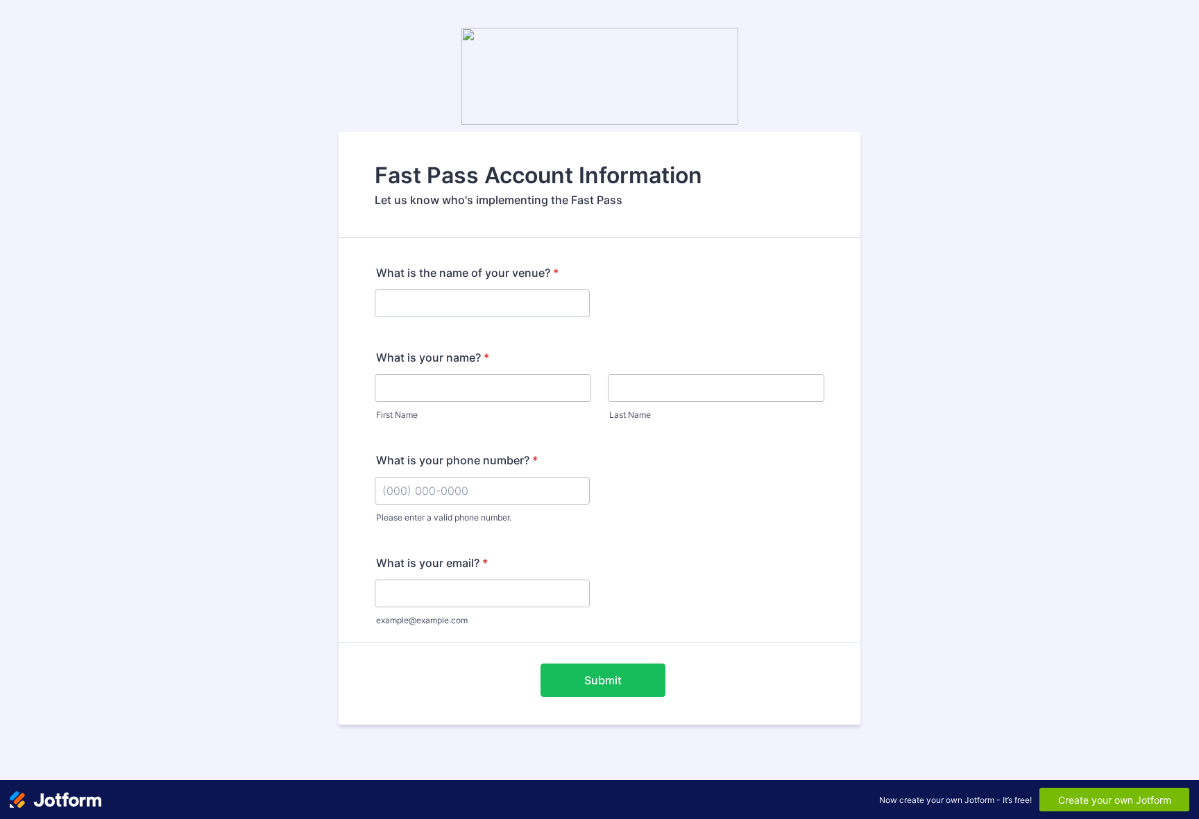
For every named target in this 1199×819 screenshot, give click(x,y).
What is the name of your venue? (467, 273)
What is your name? (432, 357)
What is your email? (432, 563)
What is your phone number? (457, 460)
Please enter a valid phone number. (443, 517)
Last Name (630, 415)
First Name (397, 415)
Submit (603, 680)
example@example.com (422, 620)
